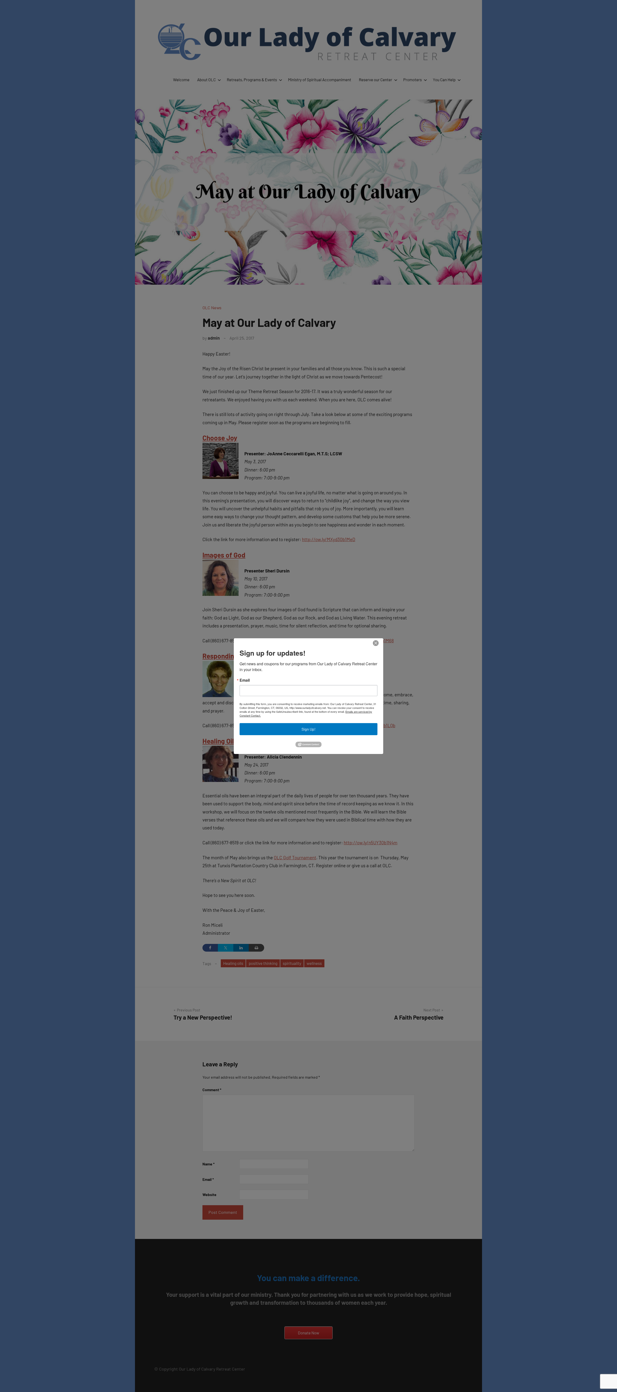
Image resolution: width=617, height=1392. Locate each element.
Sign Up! (308, 729)
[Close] (376, 642)
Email (245, 680)
